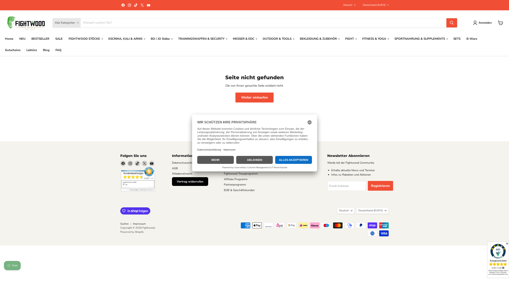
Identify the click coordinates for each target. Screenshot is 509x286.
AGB (175, 168)
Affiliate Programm (236, 179)
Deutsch (347, 5)
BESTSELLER (40, 39)
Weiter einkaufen (254, 97)
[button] (483, 22)
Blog (46, 50)
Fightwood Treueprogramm (241, 174)
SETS (456, 39)
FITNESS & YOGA (374, 39)
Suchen (124, 224)
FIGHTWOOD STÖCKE (85, 39)
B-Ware (471, 39)
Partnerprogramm (235, 184)
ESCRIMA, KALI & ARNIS (125, 39)
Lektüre (31, 50)
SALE (59, 39)
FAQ (58, 50)
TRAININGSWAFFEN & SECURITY (201, 39)
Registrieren (380, 186)
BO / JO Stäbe (161, 39)
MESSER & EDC (244, 39)
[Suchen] (451, 22)
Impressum (139, 224)
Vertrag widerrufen (190, 182)
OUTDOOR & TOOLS (277, 39)
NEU (22, 39)
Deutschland (374, 5)
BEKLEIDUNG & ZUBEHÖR (319, 39)
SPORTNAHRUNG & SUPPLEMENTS (420, 39)
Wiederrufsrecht (182, 174)
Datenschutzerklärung (185, 163)
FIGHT (350, 39)
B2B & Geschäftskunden (239, 190)
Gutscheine (12, 50)
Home (9, 39)
